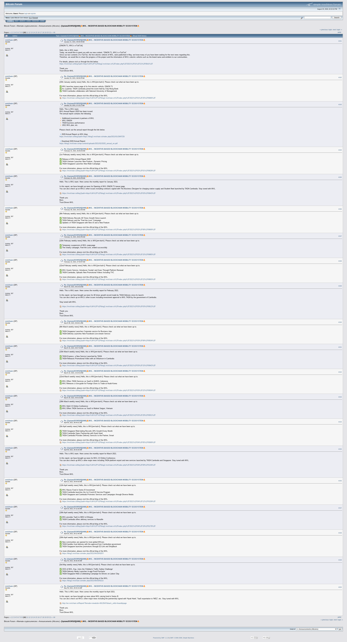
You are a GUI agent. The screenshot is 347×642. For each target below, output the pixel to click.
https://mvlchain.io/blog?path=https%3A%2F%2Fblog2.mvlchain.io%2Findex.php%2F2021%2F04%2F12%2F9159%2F (109, 501)
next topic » (337, 30)
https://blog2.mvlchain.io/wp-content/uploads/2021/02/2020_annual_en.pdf (89, 143)
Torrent (35, 18)
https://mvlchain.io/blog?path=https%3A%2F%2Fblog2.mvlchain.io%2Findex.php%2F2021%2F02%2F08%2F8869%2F (109, 230)
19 (45, 32)
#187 (340, 236)
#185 (340, 177)
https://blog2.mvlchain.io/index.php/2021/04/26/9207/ (83, 553)
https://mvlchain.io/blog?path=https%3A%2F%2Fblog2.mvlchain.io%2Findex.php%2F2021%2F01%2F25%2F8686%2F (109, 98)
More (42, 21)
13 (32, 32)
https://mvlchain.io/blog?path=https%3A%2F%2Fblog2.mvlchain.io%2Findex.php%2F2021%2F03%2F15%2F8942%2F (109, 365)
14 (34, 32)
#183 (340, 104)
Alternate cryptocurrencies (27, 26)
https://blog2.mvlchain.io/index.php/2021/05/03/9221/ (83, 581)
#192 (340, 372)
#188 (340, 261)
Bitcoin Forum (9, 26)
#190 (340, 322)
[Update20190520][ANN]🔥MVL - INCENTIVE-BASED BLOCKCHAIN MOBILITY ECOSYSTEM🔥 (100, 26)
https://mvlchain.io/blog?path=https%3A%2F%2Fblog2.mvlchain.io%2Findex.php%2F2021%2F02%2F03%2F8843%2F (109, 193)
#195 (340, 449)
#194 (340, 422)
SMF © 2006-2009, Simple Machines (182, 638)
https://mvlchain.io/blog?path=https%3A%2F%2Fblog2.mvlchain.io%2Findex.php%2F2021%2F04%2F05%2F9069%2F (109, 442)
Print (339, 32)
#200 (340, 587)
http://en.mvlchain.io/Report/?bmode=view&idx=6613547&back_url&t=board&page (94, 603)
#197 (340, 508)
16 (39, 32)
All (54, 32)
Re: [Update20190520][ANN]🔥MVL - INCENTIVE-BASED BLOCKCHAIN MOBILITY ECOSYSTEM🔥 (104, 40)
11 (27, 32)
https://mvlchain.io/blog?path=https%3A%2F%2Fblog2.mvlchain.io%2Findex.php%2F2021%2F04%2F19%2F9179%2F (109, 526)
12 (29, 32)
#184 (340, 150)
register (33, 13)
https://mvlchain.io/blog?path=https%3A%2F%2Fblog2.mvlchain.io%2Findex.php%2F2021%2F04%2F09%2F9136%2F (109, 465)
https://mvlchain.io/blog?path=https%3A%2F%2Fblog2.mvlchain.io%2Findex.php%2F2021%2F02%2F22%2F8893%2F (109, 279)
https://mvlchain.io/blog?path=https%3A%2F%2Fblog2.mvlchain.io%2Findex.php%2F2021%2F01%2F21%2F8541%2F (106, 64)
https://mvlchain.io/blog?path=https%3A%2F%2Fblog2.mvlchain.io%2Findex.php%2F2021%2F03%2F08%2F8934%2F (109, 341)
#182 (340, 77)
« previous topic (326, 30)
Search (22, 21)
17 (41, 32)
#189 (340, 286)
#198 (340, 533)
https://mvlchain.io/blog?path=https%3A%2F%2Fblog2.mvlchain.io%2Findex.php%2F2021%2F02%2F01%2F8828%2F (109, 171)
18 (43, 32)
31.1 (30, 18)
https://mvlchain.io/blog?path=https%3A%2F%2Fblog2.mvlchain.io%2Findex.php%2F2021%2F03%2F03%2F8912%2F (109, 306)
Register (35, 21)
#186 (340, 209)
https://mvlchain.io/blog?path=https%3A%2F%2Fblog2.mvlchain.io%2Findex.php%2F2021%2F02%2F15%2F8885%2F (109, 254)
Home (10, 21)
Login (29, 21)
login (26, 13)
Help (16, 21)
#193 (340, 397)
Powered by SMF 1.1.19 (161, 638)
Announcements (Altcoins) (49, 26)
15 (36, 32)
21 (50, 32)
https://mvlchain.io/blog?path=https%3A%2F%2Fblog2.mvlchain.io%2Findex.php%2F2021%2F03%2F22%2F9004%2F (109, 390)
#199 (340, 560)
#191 (340, 347)
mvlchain (9, 40)
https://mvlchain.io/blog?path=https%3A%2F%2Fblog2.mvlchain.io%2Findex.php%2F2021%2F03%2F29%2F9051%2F (109, 415)
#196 (340, 481)
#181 (340, 41)
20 (48, 32)
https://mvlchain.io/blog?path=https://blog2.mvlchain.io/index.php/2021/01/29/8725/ (92, 137)
